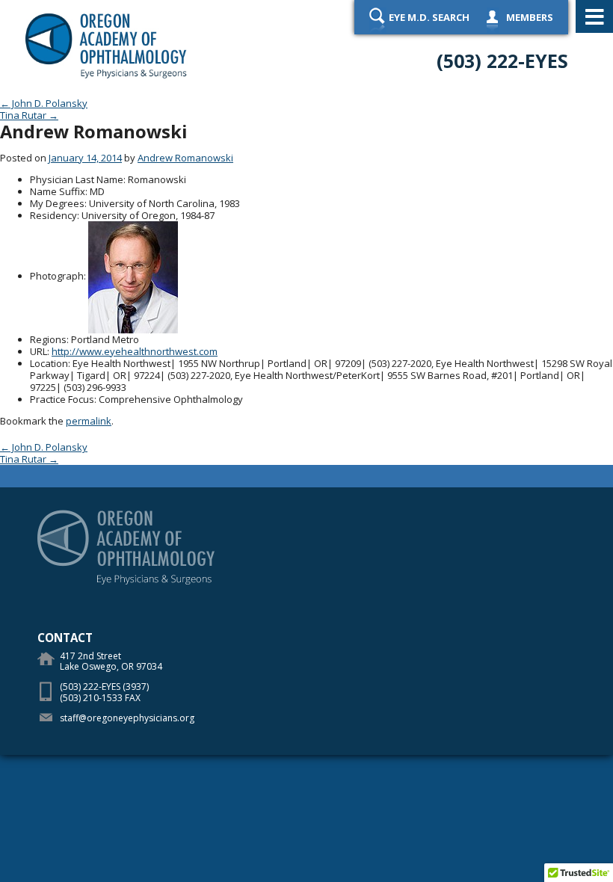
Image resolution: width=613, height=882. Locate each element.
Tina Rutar (29, 115)
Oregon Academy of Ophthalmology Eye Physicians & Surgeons (106, 44)
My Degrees (57, 203)
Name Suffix (57, 191)
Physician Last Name (76, 179)
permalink (88, 421)
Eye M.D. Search (429, 17)
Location (49, 363)
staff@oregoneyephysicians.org (127, 718)
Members (529, 17)
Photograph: (58, 276)
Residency (53, 215)
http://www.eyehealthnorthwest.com (135, 351)
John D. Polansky (43, 103)
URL (38, 351)
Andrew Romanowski (185, 157)
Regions (48, 339)
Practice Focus (62, 399)
